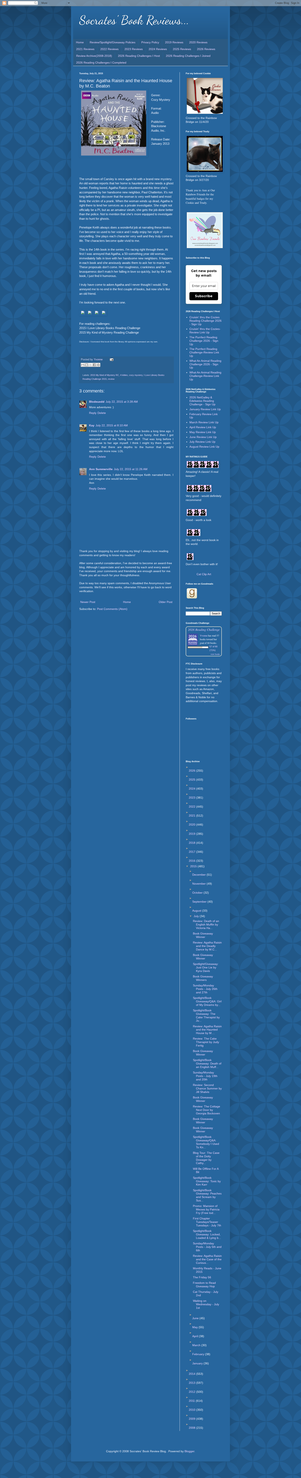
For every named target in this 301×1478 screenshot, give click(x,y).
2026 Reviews (206, 49)
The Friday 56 (202, 1277)
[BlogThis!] (87, 365)
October (198, 892)
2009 (192, 1418)
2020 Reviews (198, 42)
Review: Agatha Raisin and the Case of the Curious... (207, 1259)
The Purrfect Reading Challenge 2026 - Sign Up (203, 341)
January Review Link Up (205, 409)
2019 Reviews (174, 42)
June (195, 1318)
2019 (192, 833)
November (199, 883)
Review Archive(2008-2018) (94, 55)
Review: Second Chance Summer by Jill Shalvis (207, 1088)
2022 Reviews (109, 49)
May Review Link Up (202, 432)
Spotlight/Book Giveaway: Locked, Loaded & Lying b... (207, 1234)
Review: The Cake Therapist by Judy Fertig (206, 1042)
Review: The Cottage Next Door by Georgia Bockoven (206, 1110)
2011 (192, 1400)
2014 (192, 1373)
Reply (92, 413)
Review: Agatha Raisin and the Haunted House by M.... (207, 1030)
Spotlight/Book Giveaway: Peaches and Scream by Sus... (207, 1195)
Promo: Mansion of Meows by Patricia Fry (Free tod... (206, 1209)
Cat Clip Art (204, 574)
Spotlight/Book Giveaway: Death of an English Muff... (207, 1063)
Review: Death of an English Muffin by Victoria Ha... (206, 924)
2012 (192, 1391)
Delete (101, 413)
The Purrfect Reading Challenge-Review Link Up (204, 352)
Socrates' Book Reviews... (134, 20)
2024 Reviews (158, 49)
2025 (192, 779)
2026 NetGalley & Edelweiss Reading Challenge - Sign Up (202, 401)
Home (80, 42)
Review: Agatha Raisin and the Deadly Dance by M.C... (207, 946)
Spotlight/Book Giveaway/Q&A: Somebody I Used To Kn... (206, 1142)
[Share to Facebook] (94, 365)
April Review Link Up (202, 427)
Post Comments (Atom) (112, 609)
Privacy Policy (150, 42)
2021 (192, 815)
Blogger (189, 1451)
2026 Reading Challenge (204, 629)
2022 (192, 806)
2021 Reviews (85, 49)
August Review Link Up (204, 446)
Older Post (165, 602)
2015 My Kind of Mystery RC (104, 375)
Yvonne (203, 635)
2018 (192, 842)
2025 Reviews (182, 49)
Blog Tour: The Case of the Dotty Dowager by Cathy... (206, 1158)
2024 (192, 788)
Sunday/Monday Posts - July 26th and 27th (205, 989)
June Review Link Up (203, 437)
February (198, 1354)
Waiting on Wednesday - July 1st (206, 1304)
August (197, 910)
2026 (192, 770)
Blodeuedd (96, 401)
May (195, 1327)
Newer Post (87, 602)
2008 (192, 1427)
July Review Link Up (202, 441)
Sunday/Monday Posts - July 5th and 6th (207, 1247)
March (196, 1345)
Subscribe (204, 296)
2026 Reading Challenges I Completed (101, 62)
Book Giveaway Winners (203, 978)
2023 (192, 797)
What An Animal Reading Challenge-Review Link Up (205, 376)
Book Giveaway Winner (203, 935)
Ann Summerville (101, 469)
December (199, 874)
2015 (194, 866)
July (197, 916)
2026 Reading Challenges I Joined (188, 55)
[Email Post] (111, 359)
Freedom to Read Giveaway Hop (204, 1284)
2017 (192, 851)
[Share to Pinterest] (98, 365)
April (195, 1336)
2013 (192, 1382)
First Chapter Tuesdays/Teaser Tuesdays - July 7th (207, 1222)
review (111, 379)
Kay (91, 425)
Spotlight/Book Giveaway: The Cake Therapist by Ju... (206, 1015)
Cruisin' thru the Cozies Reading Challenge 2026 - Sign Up (205, 321)
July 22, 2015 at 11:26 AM (130, 469)
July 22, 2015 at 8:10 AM (112, 425)
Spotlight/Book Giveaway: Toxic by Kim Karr (207, 1181)
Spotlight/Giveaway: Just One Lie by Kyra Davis (205, 967)
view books (215, 654)
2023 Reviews (133, 49)
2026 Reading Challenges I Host (139, 55)
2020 (192, 824)
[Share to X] (90, 365)
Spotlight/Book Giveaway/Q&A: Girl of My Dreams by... (207, 1001)
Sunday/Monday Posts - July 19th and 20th (205, 1076)
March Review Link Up (203, 422)
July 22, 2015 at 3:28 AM (122, 401)
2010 (192, 1409)
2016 (192, 860)
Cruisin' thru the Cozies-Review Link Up (205, 330)
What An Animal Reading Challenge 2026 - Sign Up (205, 364)
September (199, 901)
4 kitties (124, 375)
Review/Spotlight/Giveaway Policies (112, 42)
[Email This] (83, 365)
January (198, 1363)
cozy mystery (136, 375)
